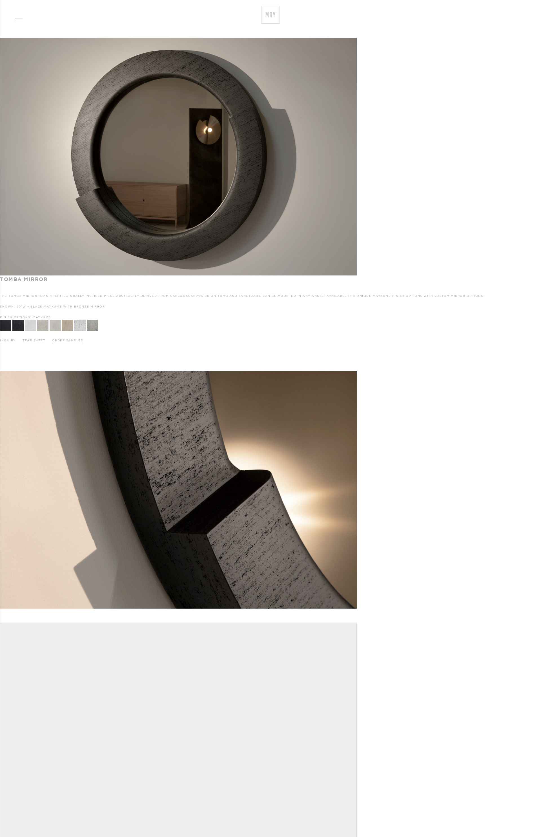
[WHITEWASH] (30, 321)
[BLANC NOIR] (80, 321)
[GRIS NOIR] (92, 321)
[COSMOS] (18, 321)
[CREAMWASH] (67, 321)
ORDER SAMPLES (67, 340)
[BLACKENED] (5, 321)
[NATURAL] (42, 321)
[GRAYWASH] (55, 321)
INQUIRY (8, 340)
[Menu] (19, 19)
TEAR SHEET (34, 340)
